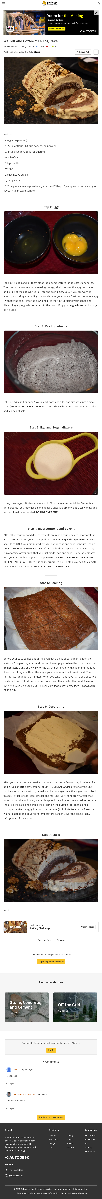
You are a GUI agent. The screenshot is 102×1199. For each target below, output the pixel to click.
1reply (11, 1083)
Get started (89, 1139)
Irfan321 (16, 1069)
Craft (51, 1147)
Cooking (22, 46)
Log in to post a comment (51, 1117)
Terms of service (44, 1189)
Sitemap (88, 1147)
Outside (69, 1143)
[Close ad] (96, 12)
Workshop (53, 1139)
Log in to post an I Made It (51, 961)
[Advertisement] (51, 22)
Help (86, 1143)
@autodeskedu (16, 1175)
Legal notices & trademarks (74, 1193)
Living (69, 1139)
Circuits (52, 1135)
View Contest (87, 926)
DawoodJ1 (11, 46)
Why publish (90, 1135)
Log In (51, 1050)
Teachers (70, 1147)
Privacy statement (62, 1189)
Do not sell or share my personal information (38, 1193)
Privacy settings (81, 1189)
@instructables (16, 1170)
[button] (3, 3)
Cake (31, 46)
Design (52, 1143)
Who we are (89, 1151)
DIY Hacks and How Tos (24, 1094)
